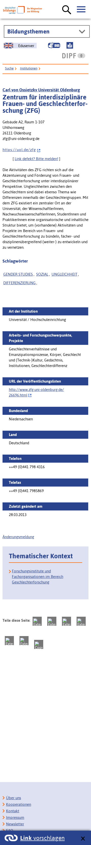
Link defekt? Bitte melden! (36, 159)
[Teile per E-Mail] (24, 640)
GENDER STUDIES (18, 274)
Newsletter (15, 824)
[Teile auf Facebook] (51, 621)
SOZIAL (42, 274)
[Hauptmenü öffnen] (81, 9)
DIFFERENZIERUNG (19, 283)
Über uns (13, 798)
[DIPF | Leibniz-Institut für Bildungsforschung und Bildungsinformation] (73, 55)
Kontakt (12, 811)
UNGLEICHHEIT (64, 274)
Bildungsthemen (28, 31)
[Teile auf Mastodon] (37, 621)
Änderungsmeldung (18, 537)
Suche (9, 68)
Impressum (15, 817)
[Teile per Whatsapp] (81, 621)
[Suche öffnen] (66, 10)
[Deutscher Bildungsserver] (22, 10)
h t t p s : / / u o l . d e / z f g (19, 150)
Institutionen (28, 68)
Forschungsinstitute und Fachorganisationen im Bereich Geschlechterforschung (37, 576)
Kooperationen (18, 804)
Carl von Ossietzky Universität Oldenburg (41, 89)
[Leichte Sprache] (69, 45)
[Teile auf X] (66, 621)
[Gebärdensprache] (54, 45)
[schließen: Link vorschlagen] (83, 839)
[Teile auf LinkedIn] (9, 640)
